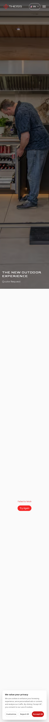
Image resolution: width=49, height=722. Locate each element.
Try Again (24, 508)
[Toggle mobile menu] (44, 6)
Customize (11, 714)
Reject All (24, 714)
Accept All (38, 714)
